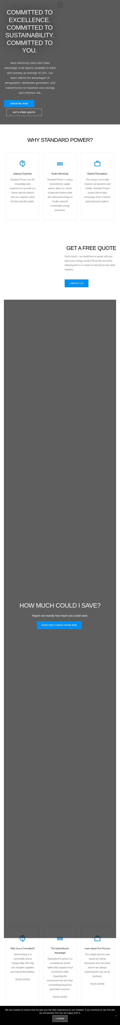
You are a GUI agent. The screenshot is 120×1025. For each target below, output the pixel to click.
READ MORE (22, 979)
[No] (116, 1015)
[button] (60, 5)
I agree (60, 1018)
